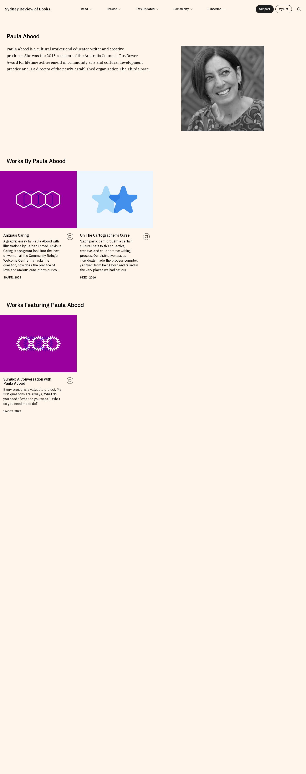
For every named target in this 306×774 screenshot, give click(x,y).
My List (283, 9)
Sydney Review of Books (27, 9)
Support (264, 9)
